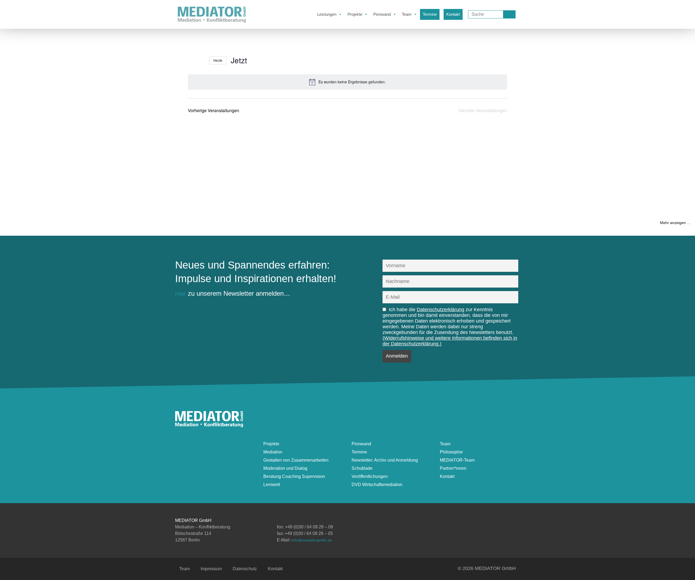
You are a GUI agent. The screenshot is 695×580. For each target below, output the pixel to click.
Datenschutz (245, 568)
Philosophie (451, 452)
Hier (180, 293)
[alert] (347, 82)
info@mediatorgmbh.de (312, 540)
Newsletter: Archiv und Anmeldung (385, 460)
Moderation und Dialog (285, 468)
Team (407, 14)
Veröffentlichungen (370, 476)
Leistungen (326, 14)
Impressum (211, 568)
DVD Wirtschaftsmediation (377, 484)
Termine (430, 14)
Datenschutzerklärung (440, 309)
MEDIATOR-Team (457, 460)
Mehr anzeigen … (675, 222)
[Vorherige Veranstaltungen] (191, 60)
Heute (217, 60)
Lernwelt (271, 484)
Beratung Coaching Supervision (294, 476)
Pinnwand (382, 14)
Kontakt (453, 14)
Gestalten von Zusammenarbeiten (295, 460)
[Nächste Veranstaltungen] (201, 60)
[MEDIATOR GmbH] (209, 425)
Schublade (362, 468)
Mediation (272, 452)
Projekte (355, 14)
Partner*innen (453, 468)
